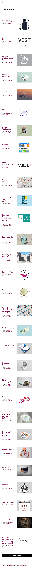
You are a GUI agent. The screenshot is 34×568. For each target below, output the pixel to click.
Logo (4, 39)
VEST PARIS (7, 21)
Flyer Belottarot (6, 76)
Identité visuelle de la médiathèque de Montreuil (7, 540)
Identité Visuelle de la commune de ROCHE (7, 218)
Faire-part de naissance (7, 238)
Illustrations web (7, 181)
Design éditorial (8, 132)
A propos (25, 2)
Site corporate (8, 502)
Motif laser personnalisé (7, 58)
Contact (29, 2)
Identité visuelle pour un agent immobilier (7, 310)
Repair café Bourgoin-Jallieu (7, 434)
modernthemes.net (24, 565)
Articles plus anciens (17, 555)
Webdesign (8, 148)
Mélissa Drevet (8, 2)
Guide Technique (6, 128)
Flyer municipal (6, 381)
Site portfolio (7, 520)
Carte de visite (8, 328)
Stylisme (5, 485)
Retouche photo (5, 26)
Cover (4, 92)
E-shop (5, 145)
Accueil (21, 2)
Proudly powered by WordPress (7, 565)
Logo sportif (7, 397)
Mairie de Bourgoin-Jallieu (6, 416)
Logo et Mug (7, 272)
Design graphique (9, 24)
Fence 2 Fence (8, 450)
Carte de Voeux (5, 364)
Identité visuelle (5, 44)
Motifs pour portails (7, 255)
